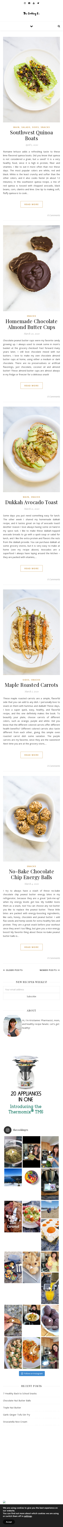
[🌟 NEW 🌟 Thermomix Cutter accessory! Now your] (31, 1152)
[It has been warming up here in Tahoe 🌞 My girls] (50, 1184)
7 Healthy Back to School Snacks (20, 1393)
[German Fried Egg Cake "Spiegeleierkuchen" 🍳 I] (50, 1235)
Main (16, 127)
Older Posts (14, 970)
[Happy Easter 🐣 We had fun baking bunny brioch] (50, 1262)
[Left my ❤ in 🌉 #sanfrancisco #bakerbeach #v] (50, 1210)
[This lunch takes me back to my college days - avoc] (31, 1216)
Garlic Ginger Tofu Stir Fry (16, 1414)
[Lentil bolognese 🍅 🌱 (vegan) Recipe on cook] (31, 1353)
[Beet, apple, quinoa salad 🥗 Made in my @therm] (50, 1353)
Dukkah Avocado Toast (31, 502)
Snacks (45, 127)
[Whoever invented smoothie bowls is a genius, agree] (31, 1177)
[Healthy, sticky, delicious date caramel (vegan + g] (13, 1216)
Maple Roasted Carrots (31, 684)
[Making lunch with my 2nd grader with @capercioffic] (13, 1267)
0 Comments (53, 215)
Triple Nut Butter (12, 1407)
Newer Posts (49, 970)
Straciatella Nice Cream (15, 1421)
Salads (25, 127)
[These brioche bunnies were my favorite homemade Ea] (31, 1267)
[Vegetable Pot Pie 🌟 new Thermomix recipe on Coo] (13, 1353)
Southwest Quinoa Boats (31, 135)
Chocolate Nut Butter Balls (17, 1400)
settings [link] (28, 1516)
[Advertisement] (31, 1463)
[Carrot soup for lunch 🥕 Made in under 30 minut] (50, 1152)
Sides (35, 127)
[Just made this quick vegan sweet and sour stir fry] (31, 1315)
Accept (9, 1522)
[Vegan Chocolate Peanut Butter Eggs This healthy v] (50, 1320)
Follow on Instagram (33, 1373)
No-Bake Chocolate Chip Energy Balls (31, 874)
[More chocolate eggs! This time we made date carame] (13, 1320)
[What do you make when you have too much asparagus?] (13, 1152)
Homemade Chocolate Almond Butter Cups (31, 324)
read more (31, 204)
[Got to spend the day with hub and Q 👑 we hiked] (13, 1177)
